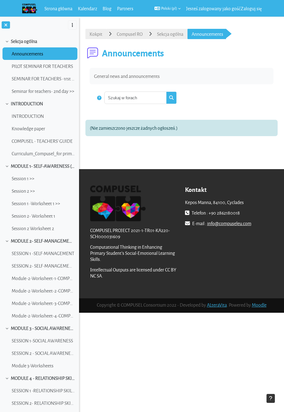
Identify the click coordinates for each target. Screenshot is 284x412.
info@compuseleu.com (229, 223)
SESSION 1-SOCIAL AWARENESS (42, 340)
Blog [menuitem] (107, 8)
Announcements (27, 53)
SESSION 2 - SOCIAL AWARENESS (43, 353)
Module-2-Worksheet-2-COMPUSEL (43, 291)
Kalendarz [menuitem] (87, 8)
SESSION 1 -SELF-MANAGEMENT (43, 253)
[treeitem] (39, 66)
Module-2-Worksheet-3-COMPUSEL (43, 303)
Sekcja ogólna (24, 41)
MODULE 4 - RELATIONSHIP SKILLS (43, 378)
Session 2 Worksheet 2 (33, 228)
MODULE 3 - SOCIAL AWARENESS (43, 328)
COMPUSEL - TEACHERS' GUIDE (42, 141)
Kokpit (96, 34)
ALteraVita (217, 305)
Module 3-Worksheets (33, 365)
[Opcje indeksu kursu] (72, 25)
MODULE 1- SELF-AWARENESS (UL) (43, 166)
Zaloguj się (251, 8)
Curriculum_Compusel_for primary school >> (43, 153)
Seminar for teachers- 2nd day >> (43, 91)
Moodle (259, 305)
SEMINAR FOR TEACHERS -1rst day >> (43, 78)
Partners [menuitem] (125, 8)
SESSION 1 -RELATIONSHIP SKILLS (43, 390)
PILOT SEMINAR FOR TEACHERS (42, 66)
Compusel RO (130, 34)
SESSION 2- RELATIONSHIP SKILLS (43, 403)
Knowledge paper (28, 128)
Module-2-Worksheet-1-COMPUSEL (43, 278)
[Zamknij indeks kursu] (5, 25)
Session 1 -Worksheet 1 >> (36, 203)
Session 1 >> (23, 178)
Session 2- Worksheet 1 (33, 216)
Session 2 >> (23, 191)
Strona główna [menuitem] (58, 8)
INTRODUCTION (27, 103)
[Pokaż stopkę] (270, 398)
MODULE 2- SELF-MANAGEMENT (43, 241)
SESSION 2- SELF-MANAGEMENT (43, 266)
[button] (167, 8)
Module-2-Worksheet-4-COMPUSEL (43, 315)
